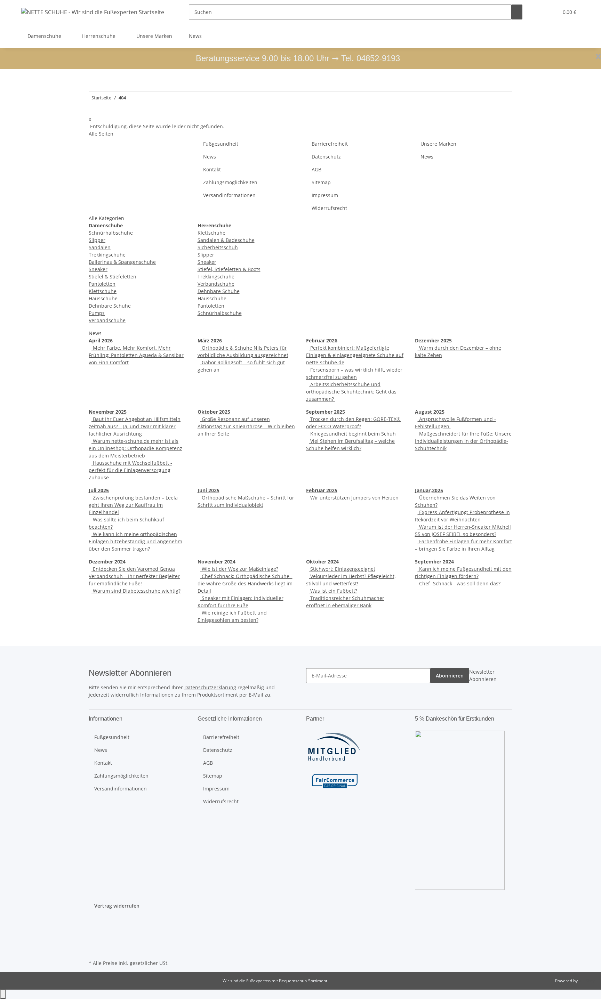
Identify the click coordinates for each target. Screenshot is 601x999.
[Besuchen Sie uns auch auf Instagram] (94, 933)
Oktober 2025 (214, 411)
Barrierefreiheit (330, 143)
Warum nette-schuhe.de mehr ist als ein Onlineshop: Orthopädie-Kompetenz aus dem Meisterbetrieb (135, 448)
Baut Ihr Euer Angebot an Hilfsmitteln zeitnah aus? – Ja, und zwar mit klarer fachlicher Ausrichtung (135, 426)
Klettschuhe (103, 291)
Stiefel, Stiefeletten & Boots (229, 269)
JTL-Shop (587, 981)
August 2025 (429, 411)
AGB (316, 169)
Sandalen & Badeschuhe (226, 240)
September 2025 (325, 411)
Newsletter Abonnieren (483, 675)
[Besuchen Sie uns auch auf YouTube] (94, 925)
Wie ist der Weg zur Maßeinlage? (239, 569)
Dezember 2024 (107, 561)
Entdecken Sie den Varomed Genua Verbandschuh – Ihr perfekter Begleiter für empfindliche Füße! (134, 576)
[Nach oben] (3, 994)
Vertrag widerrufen (116, 905)
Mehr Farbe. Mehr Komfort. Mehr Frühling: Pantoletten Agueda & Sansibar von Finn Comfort (136, 355)
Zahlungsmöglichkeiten (230, 182)
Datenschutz (326, 156)
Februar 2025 (321, 490)
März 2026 (210, 340)
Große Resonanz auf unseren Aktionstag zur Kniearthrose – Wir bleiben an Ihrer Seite (246, 426)
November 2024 (216, 561)
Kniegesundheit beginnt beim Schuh (352, 433)
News (195, 36)
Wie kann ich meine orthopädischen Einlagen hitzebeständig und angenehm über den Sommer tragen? (135, 541)
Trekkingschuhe (107, 254)
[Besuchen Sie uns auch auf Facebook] (94, 917)
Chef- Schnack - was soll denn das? (459, 583)
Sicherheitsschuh (218, 247)
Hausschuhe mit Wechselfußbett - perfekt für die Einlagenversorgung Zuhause (130, 470)
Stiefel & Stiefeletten (112, 276)
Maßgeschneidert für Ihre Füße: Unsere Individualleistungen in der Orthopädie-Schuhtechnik (463, 441)
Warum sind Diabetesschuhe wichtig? (136, 590)
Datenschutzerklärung (210, 687)
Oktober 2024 (322, 561)
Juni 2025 (208, 490)
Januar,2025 (429, 490)
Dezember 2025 (433, 340)
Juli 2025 (99, 490)
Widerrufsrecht (329, 208)
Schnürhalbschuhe (111, 232)
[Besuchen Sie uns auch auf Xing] (94, 941)
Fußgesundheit (220, 143)
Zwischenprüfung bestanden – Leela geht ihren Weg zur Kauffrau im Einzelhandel (133, 504)
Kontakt (212, 169)
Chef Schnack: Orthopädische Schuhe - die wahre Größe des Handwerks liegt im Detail (245, 583)
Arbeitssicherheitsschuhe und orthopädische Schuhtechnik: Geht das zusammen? (351, 391)
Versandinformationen (229, 195)
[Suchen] (516, 12)
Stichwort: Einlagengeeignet (342, 569)
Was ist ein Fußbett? (333, 590)
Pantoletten (102, 284)
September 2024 (434, 561)
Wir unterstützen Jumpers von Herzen (354, 497)
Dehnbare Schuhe (110, 305)
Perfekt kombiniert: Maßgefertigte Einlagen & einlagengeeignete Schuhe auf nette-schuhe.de (354, 355)
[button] (539, 12)
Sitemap (321, 182)
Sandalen (100, 247)
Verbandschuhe (107, 320)
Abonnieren (450, 675)
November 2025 (108, 411)
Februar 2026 (321, 340)
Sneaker (98, 269)
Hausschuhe (103, 298)
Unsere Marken (154, 36)
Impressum (325, 195)
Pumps (97, 313)
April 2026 (101, 340)
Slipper (97, 240)
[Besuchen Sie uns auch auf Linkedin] (94, 950)
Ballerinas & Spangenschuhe (122, 262)
